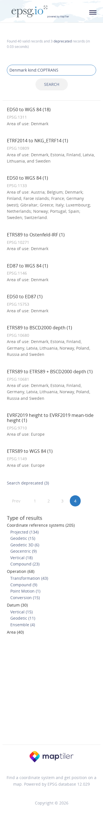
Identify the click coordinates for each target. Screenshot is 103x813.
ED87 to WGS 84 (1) (27, 266)
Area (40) (15, 632)
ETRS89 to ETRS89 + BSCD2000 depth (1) (50, 371)
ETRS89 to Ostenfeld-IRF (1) (36, 235)
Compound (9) (23, 584)
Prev (16, 501)
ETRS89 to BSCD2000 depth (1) (39, 328)
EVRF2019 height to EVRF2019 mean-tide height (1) (50, 417)
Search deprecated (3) (28, 483)
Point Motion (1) (25, 591)
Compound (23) (24, 564)
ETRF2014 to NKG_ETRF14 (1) (37, 140)
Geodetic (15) (22, 538)
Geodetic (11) (22, 618)
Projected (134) (24, 532)
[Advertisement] (51, 691)
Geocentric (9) (23, 551)
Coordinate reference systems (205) (41, 525)
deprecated (63, 41)
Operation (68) (20, 571)
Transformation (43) (29, 578)
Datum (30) (17, 605)
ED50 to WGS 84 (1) (27, 178)
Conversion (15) (25, 597)
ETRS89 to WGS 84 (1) (30, 451)
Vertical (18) (21, 557)
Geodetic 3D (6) (24, 545)
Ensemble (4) (22, 624)
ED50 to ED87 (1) (25, 296)
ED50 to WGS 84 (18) (29, 109)
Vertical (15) (21, 612)
